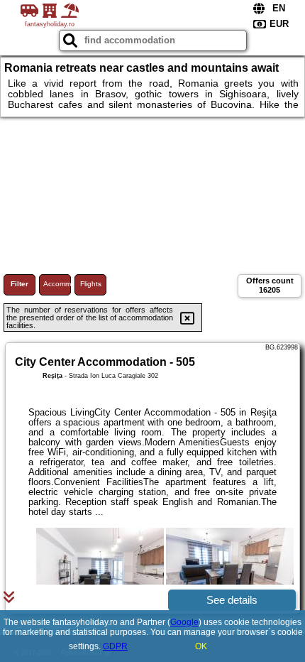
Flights (90, 284)
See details (231, 600)
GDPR (115, 646)
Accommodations (57, 284)
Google (184, 622)
